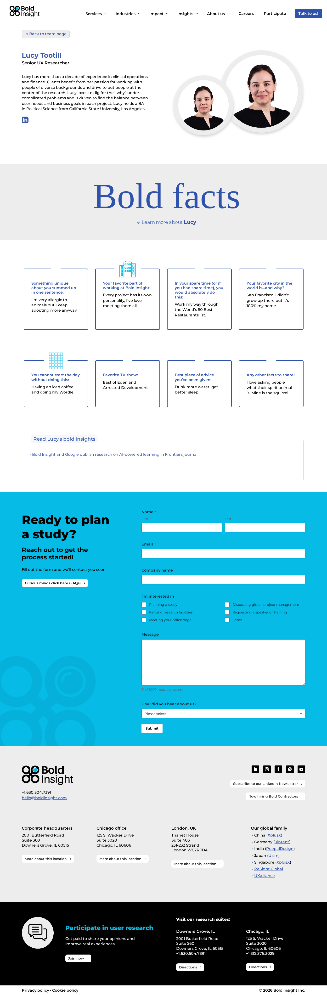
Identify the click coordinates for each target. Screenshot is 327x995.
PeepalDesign (279, 848)
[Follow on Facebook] (278, 769)
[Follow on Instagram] (267, 769)
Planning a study (163, 604)
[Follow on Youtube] (301, 769)
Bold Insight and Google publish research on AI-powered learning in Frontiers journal (114, 454)
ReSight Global (268, 869)
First (144, 519)
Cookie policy (65, 990)
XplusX (274, 835)
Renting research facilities (171, 612)
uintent (282, 842)
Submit (152, 728)
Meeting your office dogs (170, 620)
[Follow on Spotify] (290, 769)
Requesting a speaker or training (259, 612)
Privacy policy (35, 990)
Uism (273, 855)
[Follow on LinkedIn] (255, 769)
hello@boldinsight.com (44, 798)
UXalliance (264, 875)
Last (228, 519)
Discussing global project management (265, 604)
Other (237, 620)
